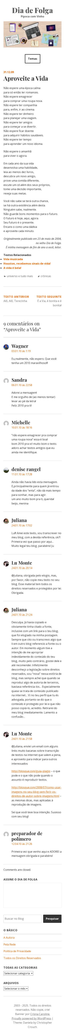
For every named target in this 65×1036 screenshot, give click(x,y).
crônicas (46, 276)
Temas (32, 59)
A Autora (9, 937)
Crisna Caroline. (40, 1014)
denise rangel (26, 469)
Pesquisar (52, 918)
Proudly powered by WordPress (31, 1018)
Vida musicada (13, 259)
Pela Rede (10, 944)
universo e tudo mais (20, 276)
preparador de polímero (27, 836)
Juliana (19, 520)
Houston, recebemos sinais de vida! (27, 263)
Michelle (21, 422)
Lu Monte (22, 563)
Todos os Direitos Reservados (22, 958)
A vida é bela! (12, 268)
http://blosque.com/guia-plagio (31, 771)
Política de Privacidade (17, 951)
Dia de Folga (32, 10)
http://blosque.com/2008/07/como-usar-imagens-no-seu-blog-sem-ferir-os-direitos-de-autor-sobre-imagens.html (37, 792)
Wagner (20, 346)
